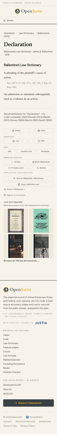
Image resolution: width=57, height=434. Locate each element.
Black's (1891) (31, 120)
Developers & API (12, 385)
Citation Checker (12, 372)
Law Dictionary (26, 33)
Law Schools (9, 355)
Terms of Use (10, 426)
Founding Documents (14, 364)
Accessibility (34, 417)
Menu (10, 20)
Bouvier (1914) (35, 117)
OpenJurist (9, 33)
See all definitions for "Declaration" (22, 114)
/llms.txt (7, 389)
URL (9, 151)
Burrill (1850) (45, 120)
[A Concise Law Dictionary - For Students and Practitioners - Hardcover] (41, 221)
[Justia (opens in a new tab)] (41, 323)
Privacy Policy (28, 426)
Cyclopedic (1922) (19, 117)
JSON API (8, 394)
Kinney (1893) (17, 120)
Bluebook (45, 151)
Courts (6, 351)
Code (6, 339)
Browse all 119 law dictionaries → (22, 260)
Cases (6, 335)
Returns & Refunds (25, 421)
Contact (7, 421)
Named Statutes (11, 360)
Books (6, 368)
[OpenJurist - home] (29, 11)
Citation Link (26, 151)
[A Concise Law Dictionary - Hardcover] (16, 246)
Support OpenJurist (28, 403)
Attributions (45, 421)
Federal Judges (11, 347)
